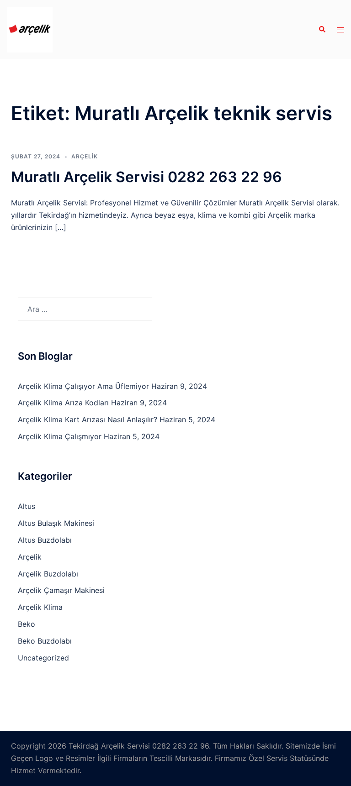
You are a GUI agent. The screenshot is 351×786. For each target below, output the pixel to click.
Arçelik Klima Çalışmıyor (59, 436)
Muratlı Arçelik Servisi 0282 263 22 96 (146, 177)
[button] (321, 29)
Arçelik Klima (40, 607)
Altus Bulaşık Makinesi (56, 523)
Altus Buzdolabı (45, 540)
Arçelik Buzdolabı (48, 573)
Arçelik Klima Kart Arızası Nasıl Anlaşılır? (87, 419)
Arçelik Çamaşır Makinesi (61, 590)
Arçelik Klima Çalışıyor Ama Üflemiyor (83, 386)
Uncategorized (43, 657)
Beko (26, 624)
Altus (26, 506)
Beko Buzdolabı (45, 640)
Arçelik (84, 156)
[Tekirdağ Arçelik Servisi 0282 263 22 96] (30, 28)
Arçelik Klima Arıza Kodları (63, 402)
